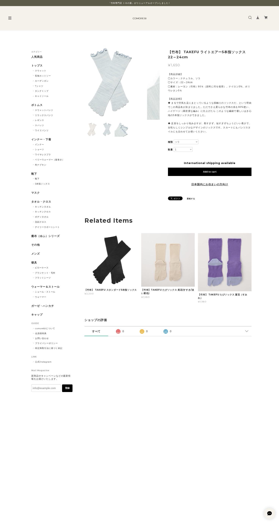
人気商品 (37, 56)
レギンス (39, 120)
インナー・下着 (41, 139)
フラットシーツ (43, 277)
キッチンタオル (43, 206)
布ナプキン (40, 164)
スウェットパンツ (44, 110)
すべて (96, 331)
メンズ (35, 253)
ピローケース (42, 267)
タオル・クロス (41, 201)
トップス (37, 65)
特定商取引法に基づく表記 (48, 348)
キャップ (37, 314)
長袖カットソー (43, 75)
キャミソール (42, 96)
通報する (191, 198)
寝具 (34, 262)
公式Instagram (43, 361)
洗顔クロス (40, 222)
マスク (35, 192)
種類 (170, 142)
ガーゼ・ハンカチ (42, 306)
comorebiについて (45, 328)
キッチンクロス (43, 211)
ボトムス (37, 105)
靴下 (34, 173)
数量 (170, 149)
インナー (39, 144)
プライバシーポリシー (46, 343)
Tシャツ (39, 86)
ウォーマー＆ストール (45, 286)
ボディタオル (42, 216)
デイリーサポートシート (47, 227)
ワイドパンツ (42, 130)
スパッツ (39, 125)
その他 (35, 244)
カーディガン (42, 81)
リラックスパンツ (44, 115)
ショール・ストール (45, 291)
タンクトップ (42, 91)
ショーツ (39, 149)
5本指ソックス (42, 183)
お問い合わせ (42, 338)
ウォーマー (40, 297)
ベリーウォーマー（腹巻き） (49, 159)
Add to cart (210, 171)
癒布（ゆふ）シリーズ (45, 236)
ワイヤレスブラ (43, 154)
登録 (67, 388)
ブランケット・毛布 (45, 272)
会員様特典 (40, 333)
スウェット (40, 70)
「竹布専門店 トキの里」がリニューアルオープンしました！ (140, 3)
